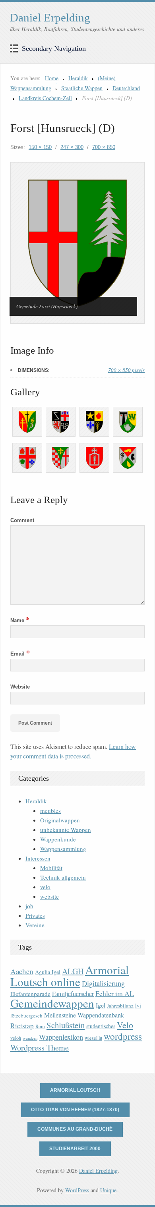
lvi (138, 1005)
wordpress (123, 1036)
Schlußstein (65, 1025)
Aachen (21, 971)
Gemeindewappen (52, 1003)
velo (45, 887)
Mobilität (51, 868)
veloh (15, 1038)
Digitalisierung (103, 983)
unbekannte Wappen (65, 830)
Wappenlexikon (61, 1037)
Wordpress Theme (39, 1047)
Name (19, 620)
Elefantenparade (30, 994)
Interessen (37, 858)
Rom (40, 1026)
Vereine (35, 925)
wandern (30, 1038)
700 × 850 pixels (126, 369)
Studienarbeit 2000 (75, 1148)
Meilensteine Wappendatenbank (84, 1015)
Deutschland (126, 88)
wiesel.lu (93, 1038)
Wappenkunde (58, 839)
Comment (22, 520)
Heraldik (78, 78)
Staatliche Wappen (82, 88)
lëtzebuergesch (26, 1015)
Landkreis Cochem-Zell (45, 98)
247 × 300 (71, 147)
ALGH (72, 971)
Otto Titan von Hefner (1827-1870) (75, 1109)
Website (20, 687)
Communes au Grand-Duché (74, 1129)
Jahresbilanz (120, 1005)
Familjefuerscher (73, 993)
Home (51, 78)
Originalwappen (60, 820)
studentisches (100, 1026)
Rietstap (22, 1025)
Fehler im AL (114, 993)
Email (20, 654)
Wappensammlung (63, 849)
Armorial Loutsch (75, 1090)
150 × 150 (40, 147)
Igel (100, 1005)
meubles (50, 810)
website (49, 896)
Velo (125, 1025)
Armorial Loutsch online (69, 975)
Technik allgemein (63, 877)
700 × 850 (103, 147)
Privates (35, 915)
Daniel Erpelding (50, 17)
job (29, 906)
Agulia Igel (47, 972)
